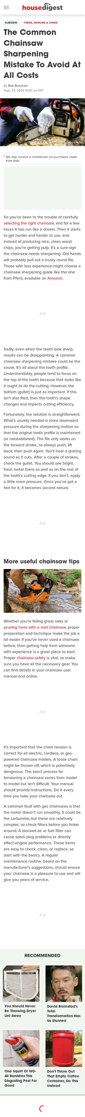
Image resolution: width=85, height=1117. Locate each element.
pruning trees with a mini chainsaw (35, 627)
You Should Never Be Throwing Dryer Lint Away (20, 1011)
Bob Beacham (18, 85)
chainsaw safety (31, 658)
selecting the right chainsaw (29, 223)
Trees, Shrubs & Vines (41, 23)
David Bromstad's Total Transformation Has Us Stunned (63, 1014)
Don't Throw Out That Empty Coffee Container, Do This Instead (63, 1079)
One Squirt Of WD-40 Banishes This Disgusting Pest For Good (21, 1079)
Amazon (54, 278)
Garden (11, 23)
